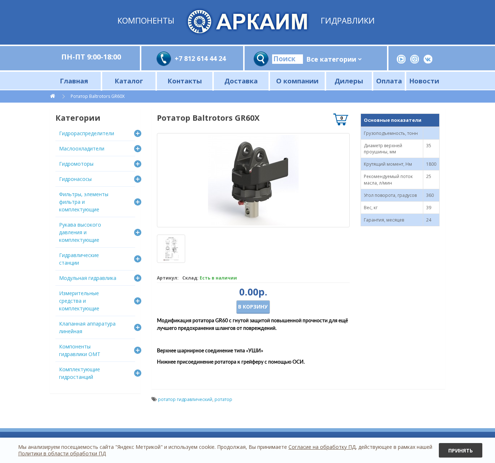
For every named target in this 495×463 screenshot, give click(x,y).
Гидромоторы (76, 163)
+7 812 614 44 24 (200, 58)
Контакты (184, 80)
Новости (424, 80)
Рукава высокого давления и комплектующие (80, 232)
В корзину (252, 306)
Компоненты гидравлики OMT (79, 350)
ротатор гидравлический (185, 399)
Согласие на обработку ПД (321, 446)
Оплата (389, 80)
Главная (74, 80)
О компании (297, 80)
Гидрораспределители (86, 133)
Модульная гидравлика (87, 277)
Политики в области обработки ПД (62, 453)
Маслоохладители (81, 148)
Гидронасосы (75, 178)
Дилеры (348, 80)
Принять (460, 450)
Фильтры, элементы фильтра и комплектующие (83, 202)
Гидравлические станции (79, 259)
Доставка (241, 80)
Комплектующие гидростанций (79, 373)
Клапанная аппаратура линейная (87, 327)
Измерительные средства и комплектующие (79, 301)
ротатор (223, 399)
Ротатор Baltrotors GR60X (98, 96)
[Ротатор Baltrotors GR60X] (253, 180)
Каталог (129, 80)
